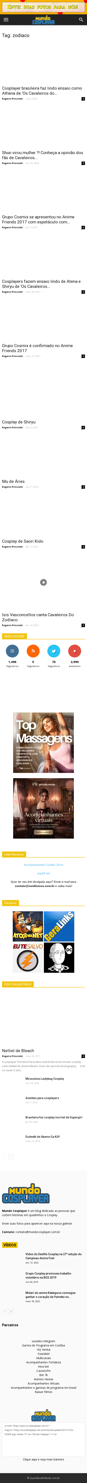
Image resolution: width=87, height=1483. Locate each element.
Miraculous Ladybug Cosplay (44, 1078)
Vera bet (43, 1366)
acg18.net (43, 873)
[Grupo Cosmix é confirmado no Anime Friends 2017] (43, 320)
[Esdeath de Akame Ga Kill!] (12, 1142)
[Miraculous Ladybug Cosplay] (12, 1084)
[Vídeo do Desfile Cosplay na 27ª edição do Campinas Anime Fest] (12, 1259)
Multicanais (43, 1358)
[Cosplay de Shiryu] (43, 390)
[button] (81, 19)
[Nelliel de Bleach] (43, 1019)
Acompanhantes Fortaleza (43, 1362)
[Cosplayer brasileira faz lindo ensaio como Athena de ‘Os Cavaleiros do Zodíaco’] (43, 63)
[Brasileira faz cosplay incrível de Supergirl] (12, 1122)
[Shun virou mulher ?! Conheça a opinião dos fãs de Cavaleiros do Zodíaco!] (43, 127)
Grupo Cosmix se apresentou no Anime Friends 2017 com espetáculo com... (38, 219)
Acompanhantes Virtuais (43, 1383)
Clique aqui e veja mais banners (43, 1459)
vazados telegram (43, 1341)
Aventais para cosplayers (42, 1098)
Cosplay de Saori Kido (22, 541)
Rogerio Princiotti (12, 98)
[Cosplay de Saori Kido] (43, 515)
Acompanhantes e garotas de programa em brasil (43, 1388)
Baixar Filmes (43, 1392)
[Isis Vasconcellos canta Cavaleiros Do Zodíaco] (43, 582)
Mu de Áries (13, 481)
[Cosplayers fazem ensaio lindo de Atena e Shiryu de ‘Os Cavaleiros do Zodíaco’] (43, 255)
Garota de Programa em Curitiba (43, 1345)
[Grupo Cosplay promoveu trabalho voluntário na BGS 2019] (12, 1278)
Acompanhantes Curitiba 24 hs (43, 864)
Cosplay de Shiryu (18, 422)
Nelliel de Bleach (18, 1050)
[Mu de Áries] (43, 456)
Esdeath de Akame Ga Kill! (42, 1136)
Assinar (74, 646)
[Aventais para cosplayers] (12, 1103)
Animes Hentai (43, 1379)
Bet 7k (43, 1375)
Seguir (12, 646)
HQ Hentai (43, 1349)
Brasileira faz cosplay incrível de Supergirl (53, 1117)
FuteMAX (44, 1354)
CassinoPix (43, 1371)
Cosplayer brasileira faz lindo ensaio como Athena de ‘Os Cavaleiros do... (42, 91)
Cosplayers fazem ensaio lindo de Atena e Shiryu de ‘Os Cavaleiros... (41, 284)
